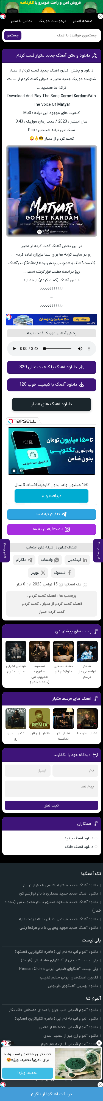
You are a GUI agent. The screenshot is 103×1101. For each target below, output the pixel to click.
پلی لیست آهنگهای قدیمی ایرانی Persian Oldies (58, 969)
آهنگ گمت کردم (42, 595)
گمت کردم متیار (52, 611)
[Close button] (99, 1043)
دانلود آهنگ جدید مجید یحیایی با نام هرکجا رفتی (59, 927)
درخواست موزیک (52, 21)
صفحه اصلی (83, 21)
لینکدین (74, 560)
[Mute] (21, 471)
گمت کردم (30, 603)
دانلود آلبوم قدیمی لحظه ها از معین (68, 1027)
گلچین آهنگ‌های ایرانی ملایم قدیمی (69, 977)
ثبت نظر (51, 805)
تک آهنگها (73, 584)
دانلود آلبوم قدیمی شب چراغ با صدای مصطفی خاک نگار (53, 1010)
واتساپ (47, 560)
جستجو (13, 35)
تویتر (35, 572)
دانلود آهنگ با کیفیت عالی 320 (48, 367)
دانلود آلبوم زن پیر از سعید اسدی (70, 1035)
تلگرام (21, 560)
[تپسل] (9, 317)
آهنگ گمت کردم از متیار (62, 603)
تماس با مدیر (21, 21)
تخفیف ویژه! (28, 1073)
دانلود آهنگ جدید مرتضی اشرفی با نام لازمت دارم (58, 919)
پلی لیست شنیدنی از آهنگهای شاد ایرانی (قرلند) (59, 960)
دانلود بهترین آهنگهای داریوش (73, 986)
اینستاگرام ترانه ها (48, 529)
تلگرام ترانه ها (48, 514)
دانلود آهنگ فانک (79, 847)
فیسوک (60, 572)
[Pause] (14, 471)
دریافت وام (52, 496)
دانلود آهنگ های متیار (51, 404)
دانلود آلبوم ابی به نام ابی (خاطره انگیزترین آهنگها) (56, 951)
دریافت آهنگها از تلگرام (51, 1094)
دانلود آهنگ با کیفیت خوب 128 (48, 384)
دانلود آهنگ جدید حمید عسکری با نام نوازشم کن (58, 893)
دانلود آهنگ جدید (78, 838)
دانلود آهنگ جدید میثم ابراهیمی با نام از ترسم (60, 885)
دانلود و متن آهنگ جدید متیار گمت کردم (53, 55)
